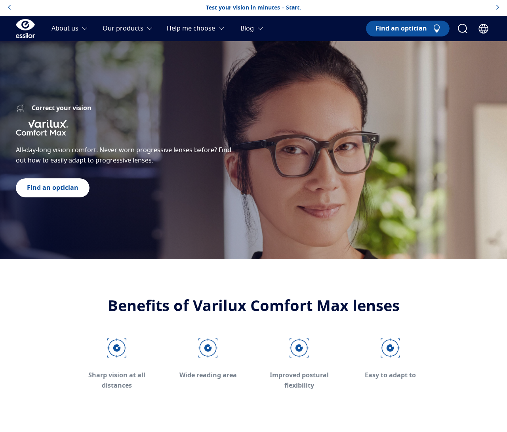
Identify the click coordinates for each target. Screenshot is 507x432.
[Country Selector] (483, 28)
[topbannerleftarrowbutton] (9, 7)
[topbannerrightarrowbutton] (497, 7)
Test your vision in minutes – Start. (253, 8)
